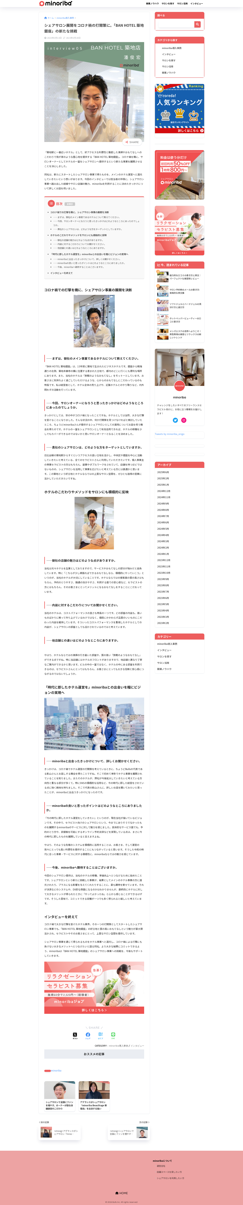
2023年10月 (163, 572)
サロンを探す (168, 3)
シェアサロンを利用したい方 (170, 1178)
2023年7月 (163, 591)
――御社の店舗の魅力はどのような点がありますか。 (78, 240)
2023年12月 (163, 560)
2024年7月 (163, 516)
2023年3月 (163, 616)
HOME (123, 1193)
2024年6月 (163, 522)
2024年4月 (163, 535)
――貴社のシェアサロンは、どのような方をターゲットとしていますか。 (88, 229)
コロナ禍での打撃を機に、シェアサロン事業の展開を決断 (79, 212)
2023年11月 (163, 566)
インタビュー (196, 3)
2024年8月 (163, 510)
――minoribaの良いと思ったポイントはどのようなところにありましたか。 (89, 262)
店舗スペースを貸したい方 (169, 1171)
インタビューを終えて (61, 273)
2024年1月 (163, 554)
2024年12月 (163, 491)
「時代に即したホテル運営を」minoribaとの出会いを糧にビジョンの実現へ (89, 254)
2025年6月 (163, 472)
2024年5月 (163, 528)
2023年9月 (163, 579)
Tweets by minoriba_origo (169, 434)
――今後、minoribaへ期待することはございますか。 (79, 266)
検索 (197, 24)
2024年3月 (163, 541)
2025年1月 (163, 484)
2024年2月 (163, 547)
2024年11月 (163, 497)
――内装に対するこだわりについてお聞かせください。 (79, 244)
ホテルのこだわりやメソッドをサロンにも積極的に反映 (78, 235)
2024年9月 (163, 503)
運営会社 (161, 1165)
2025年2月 (163, 478)
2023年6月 (163, 598)
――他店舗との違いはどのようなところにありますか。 (79, 247)
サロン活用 (182, 3)
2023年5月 (163, 604)
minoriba (56, 1070)
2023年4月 (163, 610)
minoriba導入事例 (118, 1045)
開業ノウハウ (152, 3)
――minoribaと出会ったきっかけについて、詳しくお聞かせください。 (87, 259)
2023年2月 (163, 623)
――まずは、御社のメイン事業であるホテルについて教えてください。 (87, 217)
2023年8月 (163, 585)
